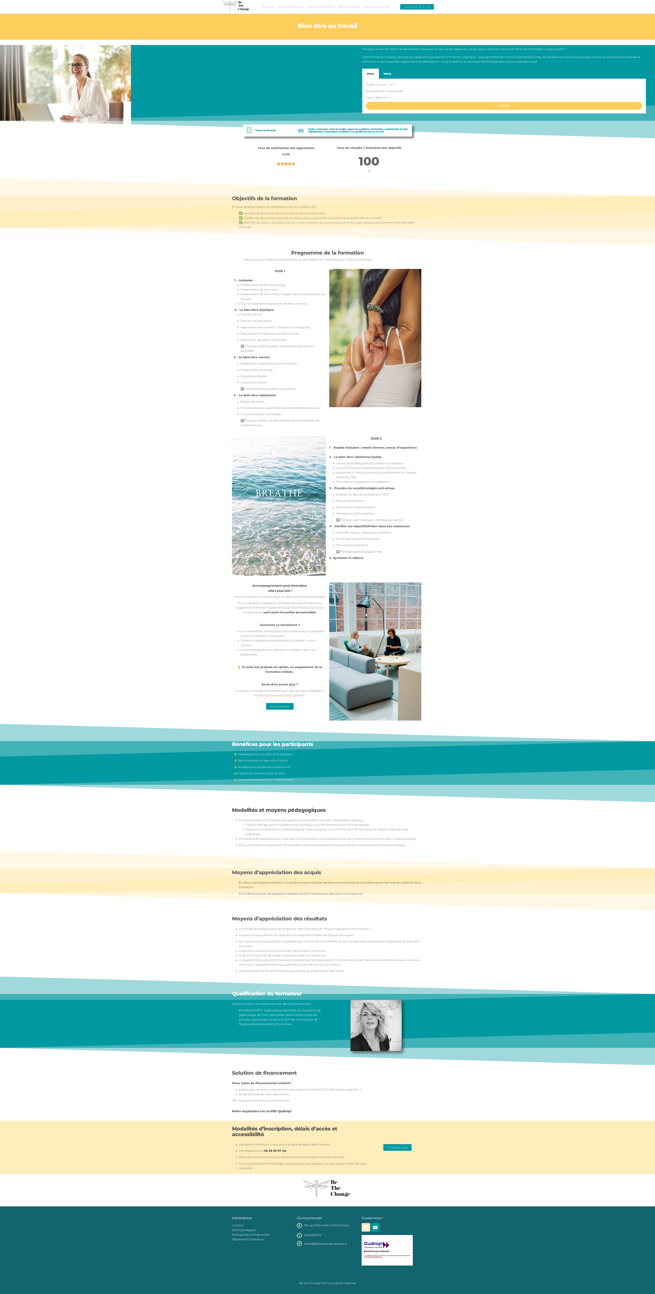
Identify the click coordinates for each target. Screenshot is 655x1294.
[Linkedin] (366, 1227)
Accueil (268, 6)
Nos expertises (320, 6)
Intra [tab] (387, 73)
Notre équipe (349, 6)
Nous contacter (377, 6)
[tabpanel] (504, 96)
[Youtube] (375, 1227)
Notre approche (291, 6)
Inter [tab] (370, 73)
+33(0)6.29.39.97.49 (417, 6)
